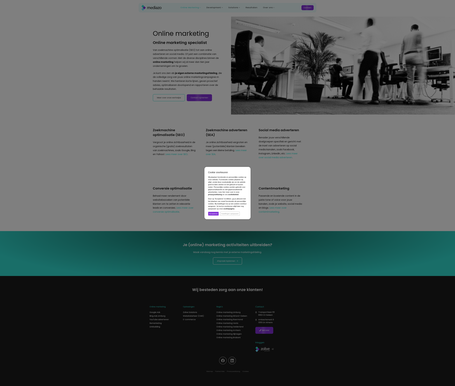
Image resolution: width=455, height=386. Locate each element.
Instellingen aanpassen (230, 213)
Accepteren (213, 213)
